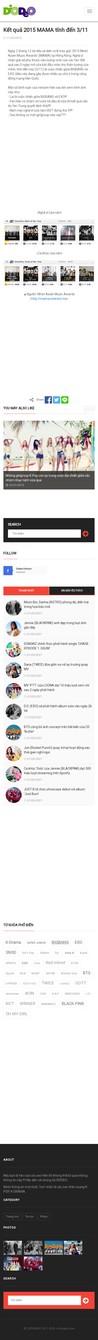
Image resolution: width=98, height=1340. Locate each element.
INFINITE (11, 963)
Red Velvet (55, 962)
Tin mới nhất (26, 590)
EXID (25, 963)
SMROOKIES (72, 993)
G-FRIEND (11, 983)
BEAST (35, 973)
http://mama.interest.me (49, 298)
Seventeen (12, 993)
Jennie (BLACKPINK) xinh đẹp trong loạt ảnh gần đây (55, 625)
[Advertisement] (49, 165)
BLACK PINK (73, 1003)
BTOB (74, 963)
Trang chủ (12, 1216)
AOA (23, 973)
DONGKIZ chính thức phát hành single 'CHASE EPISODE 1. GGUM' (56, 646)
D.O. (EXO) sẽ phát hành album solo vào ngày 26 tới (58, 708)
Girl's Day (28, 952)
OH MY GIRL (17, 1013)
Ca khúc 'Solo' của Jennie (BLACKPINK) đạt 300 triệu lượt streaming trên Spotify (57, 771)
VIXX (43, 993)
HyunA (10, 973)
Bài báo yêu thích (72, 590)
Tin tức (29, 1216)
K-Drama (13, 942)
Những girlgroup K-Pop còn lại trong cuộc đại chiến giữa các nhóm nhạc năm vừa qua (48, 478)
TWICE (48, 983)
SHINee (44, 952)
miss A (69, 952)
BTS (86, 972)
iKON (29, 993)
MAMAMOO (48, 1004)
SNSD (11, 952)
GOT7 (80, 983)
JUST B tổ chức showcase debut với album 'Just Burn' (54, 791)
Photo (43, 1216)
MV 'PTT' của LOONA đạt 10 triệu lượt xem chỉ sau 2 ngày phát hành (56, 687)
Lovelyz (65, 983)
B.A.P (55, 993)
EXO (78, 942)
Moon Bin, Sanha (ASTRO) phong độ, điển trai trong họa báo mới (56, 604)
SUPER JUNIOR (36, 942)
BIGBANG (60, 942)
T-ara (37, 963)
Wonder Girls (69, 973)
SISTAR (50, 973)
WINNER (27, 1003)
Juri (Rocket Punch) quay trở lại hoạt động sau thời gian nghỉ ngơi (57, 750)
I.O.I (88, 993)
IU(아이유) (29, 983)
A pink (83, 952)
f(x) (57, 952)
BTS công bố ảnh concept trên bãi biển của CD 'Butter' (57, 729)
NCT (10, 1003)
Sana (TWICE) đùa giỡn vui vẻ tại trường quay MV (56, 667)
